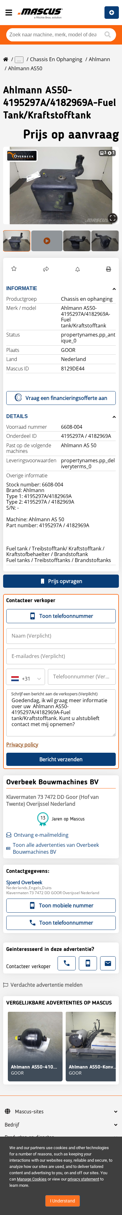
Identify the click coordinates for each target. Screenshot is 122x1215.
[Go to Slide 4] (105, 241)
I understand (62, 1200)
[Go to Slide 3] (77, 241)
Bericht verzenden (61, 759)
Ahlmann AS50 (25, 68)
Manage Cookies (32, 1179)
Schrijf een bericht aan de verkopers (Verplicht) (54, 694)
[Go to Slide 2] (47, 241)
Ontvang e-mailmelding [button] (41, 834)
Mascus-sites (29, 1112)
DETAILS (17, 416)
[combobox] (12, 679)
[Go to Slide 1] (17, 241)
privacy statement (83, 1179)
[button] (61, 185)
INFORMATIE (21, 288)
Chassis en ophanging (56, 59)
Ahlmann (99, 59)
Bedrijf (12, 1125)
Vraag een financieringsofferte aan (66, 398)
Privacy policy (22, 744)
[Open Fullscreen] (112, 218)
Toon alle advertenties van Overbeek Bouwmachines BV (56, 848)
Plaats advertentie (111, 12)
